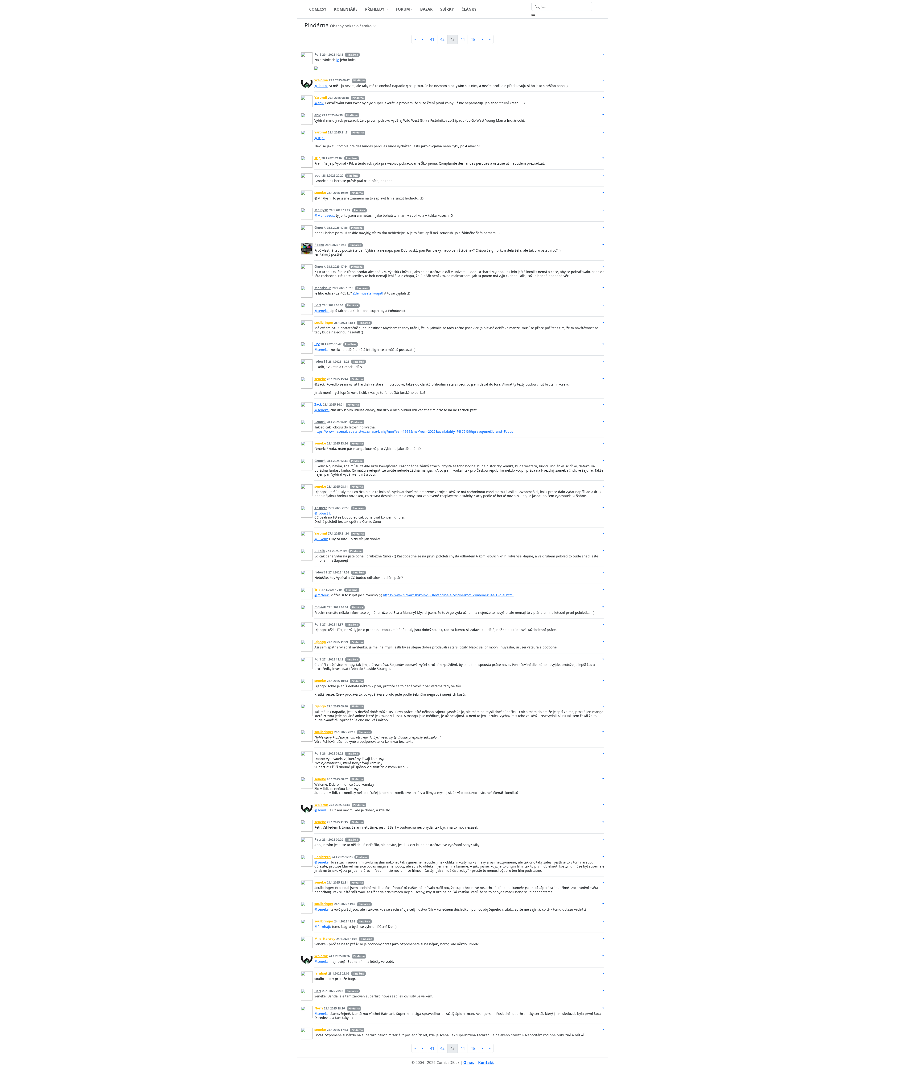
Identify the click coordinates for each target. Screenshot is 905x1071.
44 (463, 39)
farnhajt (320, 973)
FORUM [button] (403, 9)
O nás (468, 1062)
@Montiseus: (324, 215)
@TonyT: (321, 810)
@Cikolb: (321, 539)
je (337, 60)
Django (320, 641)
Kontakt (486, 1062)
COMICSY (317, 9)
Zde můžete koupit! (368, 293)
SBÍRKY (447, 9)
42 (442, 39)
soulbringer (323, 322)
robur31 (320, 361)
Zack (318, 404)
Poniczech (322, 857)
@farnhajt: (322, 926)
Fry (317, 344)
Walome (321, 80)
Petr (317, 839)
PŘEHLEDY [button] (375, 9)
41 (432, 39)
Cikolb (319, 550)
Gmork (320, 227)
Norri (318, 1008)
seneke (320, 192)
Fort (317, 54)
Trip (317, 158)
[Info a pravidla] (599, 26)
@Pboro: (321, 85)
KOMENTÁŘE (346, 9)
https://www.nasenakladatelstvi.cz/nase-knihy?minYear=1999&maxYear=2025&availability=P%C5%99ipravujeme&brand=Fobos (413, 431)
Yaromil (320, 97)
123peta (320, 508)
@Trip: (319, 138)
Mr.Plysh (321, 210)
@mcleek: (321, 595)
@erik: (319, 103)
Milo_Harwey (324, 938)
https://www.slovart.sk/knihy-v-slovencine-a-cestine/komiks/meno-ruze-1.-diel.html (448, 595)
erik (317, 115)
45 (473, 39)
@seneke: (321, 310)
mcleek (320, 607)
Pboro (319, 244)
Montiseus (322, 288)
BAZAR (426, 9)
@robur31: (322, 513)
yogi (317, 175)
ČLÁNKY (469, 9)
